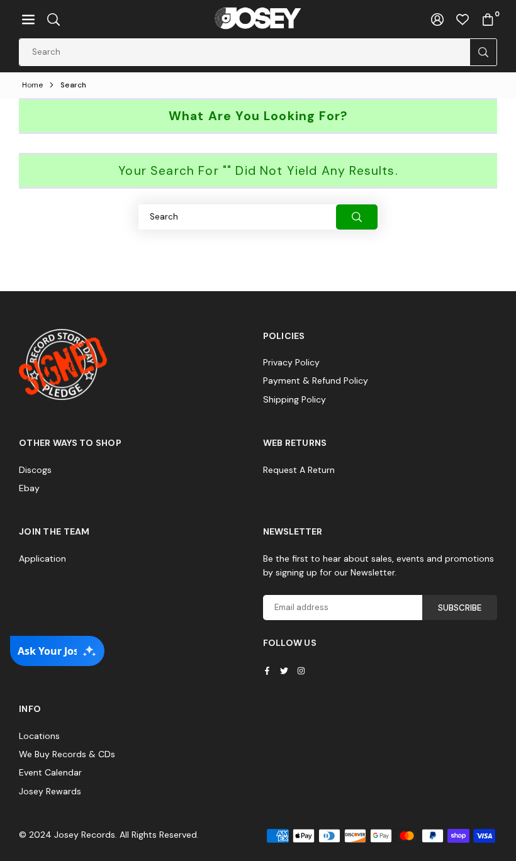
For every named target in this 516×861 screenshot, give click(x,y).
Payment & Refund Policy (315, 380)
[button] (28, 19)
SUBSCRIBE (459, 608)
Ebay (29, 488)
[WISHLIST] (462, 19)
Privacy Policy (291, 362)
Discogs (35, 469)
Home (32, 85)
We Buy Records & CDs (67, 754)
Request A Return (299, 469)
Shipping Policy (294, 399)
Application (42, 558)
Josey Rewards (50, 791)
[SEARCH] (53, 19)
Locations (39, 736)
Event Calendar (50, 772)
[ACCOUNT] (437, 19)
